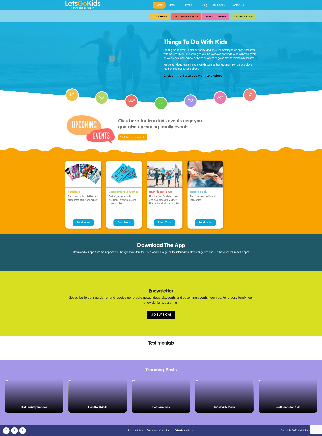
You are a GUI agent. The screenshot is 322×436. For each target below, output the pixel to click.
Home (159, 5)
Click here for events (133, 137)
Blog (204, 5)
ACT (220, 98)
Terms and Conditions (159, 430)
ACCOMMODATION (186, 16)
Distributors (219, 5)
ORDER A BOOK (243, 16)
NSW (131, 101)
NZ (250, 95)
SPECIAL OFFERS (215, 16)
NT (72, 95)
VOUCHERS (160, 16)
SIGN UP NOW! (161, 314)
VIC (161, 103)
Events (188, 5)
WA (101, 98)
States (172, 5)
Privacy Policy (135, 430)
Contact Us (238, 5)
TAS (190, 101)
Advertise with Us (184, 430)
